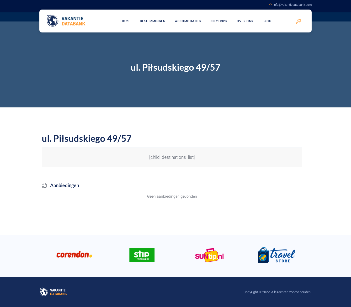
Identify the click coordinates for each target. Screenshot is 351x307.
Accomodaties (188, 21)
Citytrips (219, 21)
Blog (267, 21)
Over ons (245, 21)
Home (125, 21)
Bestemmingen (152, 21)
